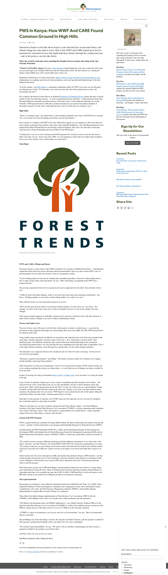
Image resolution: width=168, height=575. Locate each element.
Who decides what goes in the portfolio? (129, 179)
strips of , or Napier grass (63, 375)
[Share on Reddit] (125, 207)
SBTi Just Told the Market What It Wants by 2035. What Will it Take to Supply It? (132, 194)
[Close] (165, 526)
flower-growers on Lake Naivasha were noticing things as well (78, 77)
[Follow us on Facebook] (20, 543)
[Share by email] (132, 207)
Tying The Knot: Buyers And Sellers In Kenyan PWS (130, 99)
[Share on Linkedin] (128, 207)
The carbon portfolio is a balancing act (128, 186)
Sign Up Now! (132, 143)
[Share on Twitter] (121, 207)
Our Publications (88, 19)
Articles (109, 19)
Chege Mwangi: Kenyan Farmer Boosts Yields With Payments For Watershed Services (130, 112)
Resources (66, 19)
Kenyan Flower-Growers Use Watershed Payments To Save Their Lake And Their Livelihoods (130, 71)
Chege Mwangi (57, 68)
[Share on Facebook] (117, 207)
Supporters (140, 19)
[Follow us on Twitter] (23, 543)
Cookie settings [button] (117, 572)
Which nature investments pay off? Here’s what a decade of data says (132, 171)
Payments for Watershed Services (72, 96)
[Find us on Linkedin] (26, 543)
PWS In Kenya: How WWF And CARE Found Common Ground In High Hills (130, 84)
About (124, 19)
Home (45, 567)
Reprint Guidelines (34, 552)
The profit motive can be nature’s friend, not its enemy (131, 161)
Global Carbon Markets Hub (37, 19)
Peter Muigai (41, 87)
